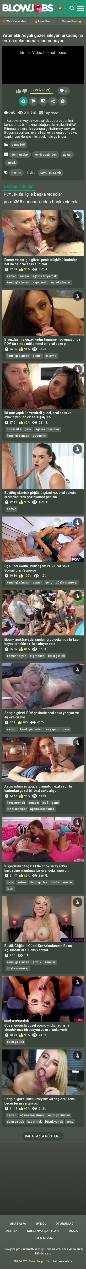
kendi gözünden (46, 154)
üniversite (14, 429)
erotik (11, 162)
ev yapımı (39, 435)
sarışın (24, 276)
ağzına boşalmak (45, 276)
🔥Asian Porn (43, 21)
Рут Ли (16, 172)
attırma (50, 356)
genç (28, 429)
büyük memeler (66, 582)
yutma (22, 882)
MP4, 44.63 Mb (50, 172)
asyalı (67, 154)
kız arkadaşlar (60, 282)
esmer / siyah (16, 656)
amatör (33, 802)
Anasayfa (18, 1223)
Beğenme (24, 91)
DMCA (73, 1231)
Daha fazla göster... (43, 1136)
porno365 (18, 144)
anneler (50, 962)
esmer (11, 276)
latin (10, 888)
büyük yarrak (54, 1121)
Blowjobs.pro (36, 1261)
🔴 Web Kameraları (14, 21)
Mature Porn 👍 (72, 21)
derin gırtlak (19, 154)
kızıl (45, 802)
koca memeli (16, 802)
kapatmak (40, 282)
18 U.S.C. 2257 (43, 1238)
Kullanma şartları (43, 1231)
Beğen (18, 91)
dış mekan (37, 656)
